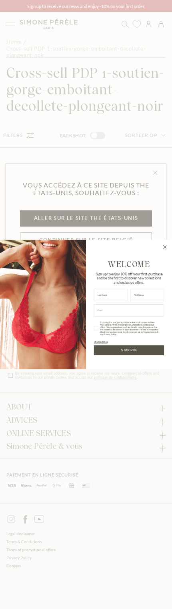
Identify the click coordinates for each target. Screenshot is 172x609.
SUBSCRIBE (129, 350)
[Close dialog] (164, 247)
